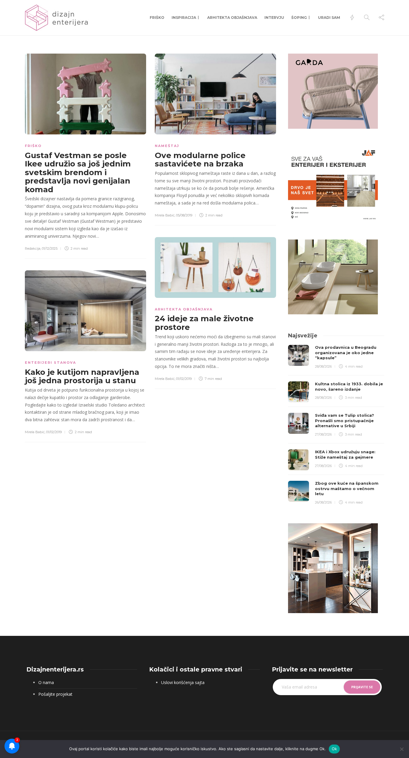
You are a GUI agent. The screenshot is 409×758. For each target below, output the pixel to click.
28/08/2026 (323, 366)
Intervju (274, 17)
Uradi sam (329, 17)
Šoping (299, 17)
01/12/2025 (49, 248)
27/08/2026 (323, 434)
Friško (157, 17)
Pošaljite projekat (55, 694)
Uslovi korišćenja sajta (183, 682)
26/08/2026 (323, 502)
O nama (46, 682)
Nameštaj (167, 146)
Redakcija (32, 248)
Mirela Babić (165, 215)
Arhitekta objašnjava (232, 17)
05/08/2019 (184, 215)
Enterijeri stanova (50, 362)
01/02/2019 (184, 379)
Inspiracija (184, 17)
